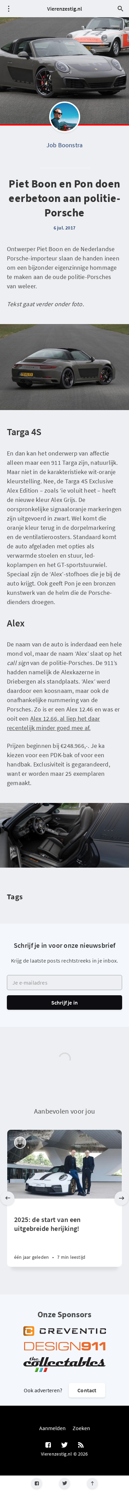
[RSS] (81, 1445)
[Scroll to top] (92, 1483)
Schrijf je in (64, 1002)
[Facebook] (36, 1483)
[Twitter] (64, 1483)
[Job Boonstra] (64, 116)
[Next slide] (121, 1198)
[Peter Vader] (20, 1143)
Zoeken (81, 1428)
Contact (86, 1390)
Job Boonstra (64, 145)
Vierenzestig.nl (64, 9)
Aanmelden (52, 1428)
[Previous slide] (7, 1198)
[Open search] (120, 8)
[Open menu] (8, 8)
